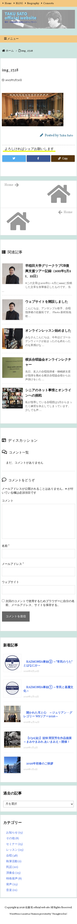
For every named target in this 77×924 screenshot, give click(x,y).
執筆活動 (13, 861)
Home (8, 3)
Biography (33, 3)
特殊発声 (14, 879)
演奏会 (13, 873)
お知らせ (14, 833)
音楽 (11, 890)
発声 (12, 884)
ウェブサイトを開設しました (46, 302)
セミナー (14, 844)
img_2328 (27, 51)
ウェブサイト (10, 582)
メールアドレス (13, 564)
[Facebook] (38, 158)
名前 (5, 546)
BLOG (19, 3)
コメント (7, 501)
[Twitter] (14, 158)
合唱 (12, 856)
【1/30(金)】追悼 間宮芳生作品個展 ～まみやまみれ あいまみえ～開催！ (47, 740)
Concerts (48, 3)
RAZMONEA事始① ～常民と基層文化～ (48, 689)
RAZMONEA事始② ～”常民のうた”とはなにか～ (47, 664)
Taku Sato (66, 135)
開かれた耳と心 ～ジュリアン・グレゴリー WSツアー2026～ (47, 714)
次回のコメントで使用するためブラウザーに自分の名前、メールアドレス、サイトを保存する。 (40, 603)
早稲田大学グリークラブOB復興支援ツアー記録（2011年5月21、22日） (48, 271)
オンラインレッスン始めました (48, 331)
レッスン (14, 850)
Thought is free (59, 914)
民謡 (12, 867)
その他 (12, 838)
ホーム (10, 51)
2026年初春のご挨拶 (39, 764)
